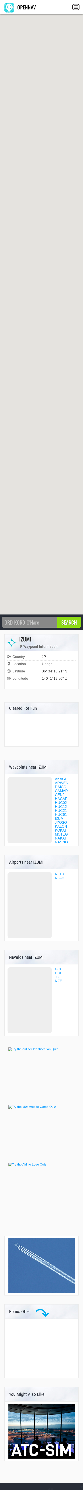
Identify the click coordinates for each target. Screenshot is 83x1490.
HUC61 (61, 814)
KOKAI (60, 830)
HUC (59, 973)
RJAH (59, 878)
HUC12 (61, 807)
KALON (61, 826)
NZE (58, 981)
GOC (59, 969)
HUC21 (61, 811)
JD (57, 977)
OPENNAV (26, 7)
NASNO (61, 842)
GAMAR (61, 791)
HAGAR (61, 799)
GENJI (60, 795)
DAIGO (60, 787)
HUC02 (61, 803)
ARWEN (61, 783)
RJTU (59, 874)
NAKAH (61, 838)
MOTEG (61, 834)
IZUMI (59, 818)
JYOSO (61, 822)
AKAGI (60, 779)
